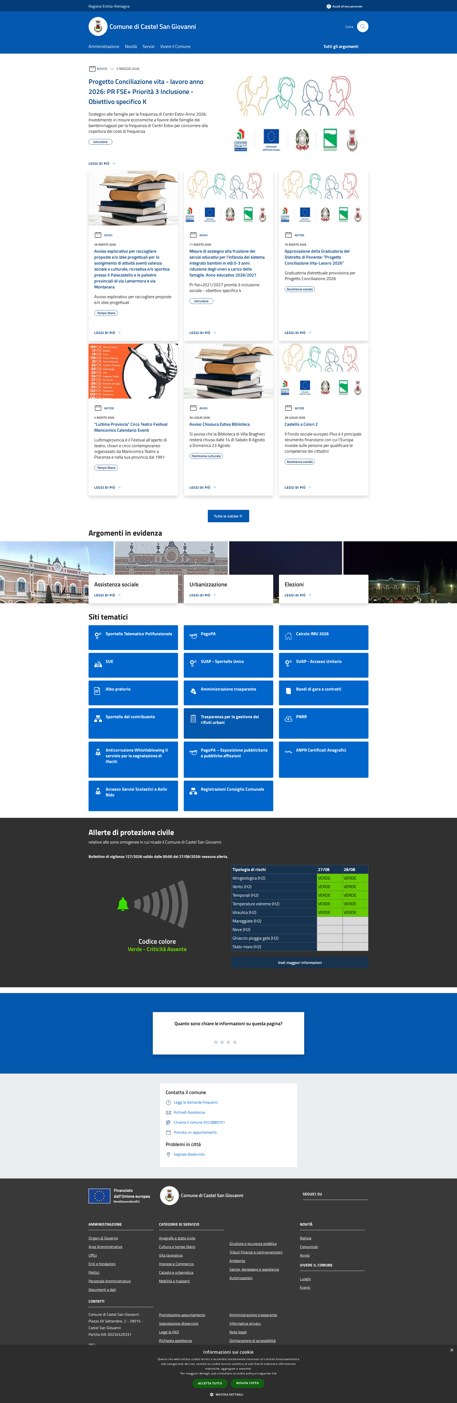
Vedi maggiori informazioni (300, 962)
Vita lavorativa (171, 1255)
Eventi (305, 1287)
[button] (228, 1394)
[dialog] (228, 1374)
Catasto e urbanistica (176, 1272)
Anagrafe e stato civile (177, 1238)
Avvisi (102, 68)
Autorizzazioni (241, 1278)
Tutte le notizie (226, 516)
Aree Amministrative (105, 1246)
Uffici (93, 1255)
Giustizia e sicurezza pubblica (253, 1243)
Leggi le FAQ (169, 1332)
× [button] (451, 1350)
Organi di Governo (103, 1238)
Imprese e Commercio (176, 1264)
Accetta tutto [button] (210, 1383)
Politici (94, 1272)
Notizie (299, 235)
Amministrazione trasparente (253, 1315)
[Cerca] (362, 26)
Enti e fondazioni (102, 1264)
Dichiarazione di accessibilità (252, 1340)
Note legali (238, 1332)
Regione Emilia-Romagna (109, 6)
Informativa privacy (245, 1323)
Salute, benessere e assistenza (254, 1269)
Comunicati (309, 1246)
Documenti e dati (102, 1289)
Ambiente (237, 1261)
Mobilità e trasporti (174, 1281)
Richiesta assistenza (175, 1340)
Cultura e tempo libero (177, 1246)
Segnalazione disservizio (178, 1323)
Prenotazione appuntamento (182, 1315)
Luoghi (305, 1279)
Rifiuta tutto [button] (247, 1383)
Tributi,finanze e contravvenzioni (256, 1252)
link (274, 1373)
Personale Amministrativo (110, 1281)
